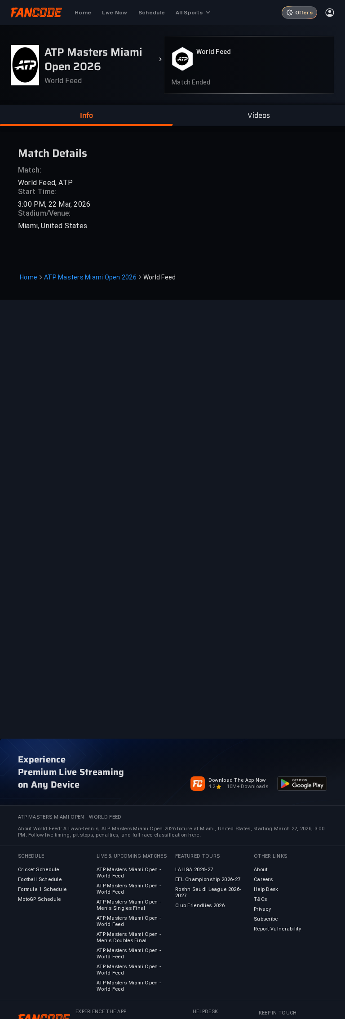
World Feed (213, 51)
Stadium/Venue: (44, 213)
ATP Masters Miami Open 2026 (90, 277)
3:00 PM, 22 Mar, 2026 (54, 204)
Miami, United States (52, 226)
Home (28, 277)
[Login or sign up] (330, 12)
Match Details (52, 152)
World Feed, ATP (45, 182)
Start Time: (37, 191)
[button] (86, 115)
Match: (30, 170)
